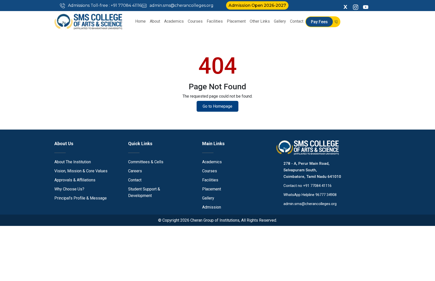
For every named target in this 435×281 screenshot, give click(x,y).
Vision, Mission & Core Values (80, 171)
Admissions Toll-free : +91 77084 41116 (104, 5)
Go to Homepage (217, 106)
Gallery (280, 21)
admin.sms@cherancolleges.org (181, 5)
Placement (236, 21)
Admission (211, 207)
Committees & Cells (145, 161)
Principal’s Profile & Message (80, 198)
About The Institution (72, 161)
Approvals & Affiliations (74, 180)
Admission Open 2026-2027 (257, 5)
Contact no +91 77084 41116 (307, 185)
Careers (135, 171)
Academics (174, 21)
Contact (296, 21)
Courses (195, 21)
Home (140, 21)
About (155, 21)
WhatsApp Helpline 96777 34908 (310, 194)
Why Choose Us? (69, 189)
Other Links (260, 21)
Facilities (215, 21)
